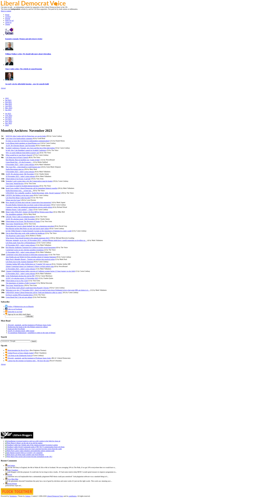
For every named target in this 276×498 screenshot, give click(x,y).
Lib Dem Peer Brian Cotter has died (18, 198)
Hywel (9, 474)
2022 (7, 98)
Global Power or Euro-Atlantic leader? (20, 353)
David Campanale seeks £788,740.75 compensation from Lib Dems (41, 447)
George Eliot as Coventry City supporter (29, 453)
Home (7, 15)
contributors (72, 496)
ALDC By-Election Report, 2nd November (20, 146)
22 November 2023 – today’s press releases (20, 269)
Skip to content (6, 11)
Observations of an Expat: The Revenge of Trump (23, 221)
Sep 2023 (8, 117)
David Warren (12, 484)
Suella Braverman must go (15, 169)
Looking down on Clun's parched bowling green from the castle (40, 449)
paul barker (11, 465)
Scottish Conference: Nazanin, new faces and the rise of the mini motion (30, 148)
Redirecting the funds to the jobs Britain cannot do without (28, 327)
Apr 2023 (8, 106)
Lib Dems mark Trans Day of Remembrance (21, 243)
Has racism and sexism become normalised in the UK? (33, 456)
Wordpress (13, 496)
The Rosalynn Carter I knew (15, 236)
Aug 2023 (8, 115)
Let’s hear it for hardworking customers (19, 138)
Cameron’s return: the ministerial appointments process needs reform (29, 207)
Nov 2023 (8, 121)
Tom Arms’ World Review (15, 183)
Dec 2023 (8, 123)
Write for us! (9, 20)
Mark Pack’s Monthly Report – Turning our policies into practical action (30, 259)
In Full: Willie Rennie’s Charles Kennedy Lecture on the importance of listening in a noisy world (38, 231)
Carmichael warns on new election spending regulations (25, 250)
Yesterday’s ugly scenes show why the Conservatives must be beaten (29, 181)
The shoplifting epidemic (14, 214)
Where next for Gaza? (13, 200)
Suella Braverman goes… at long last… (19, 191)
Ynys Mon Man (12, 479)
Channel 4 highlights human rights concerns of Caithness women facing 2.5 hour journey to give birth (40, 271)
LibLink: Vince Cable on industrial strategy (20, 217)
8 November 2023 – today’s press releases (20, 164)
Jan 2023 (8, 100)
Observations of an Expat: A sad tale (18, 179)
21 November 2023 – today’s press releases (20, 252)
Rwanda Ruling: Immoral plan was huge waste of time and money (28, 205)
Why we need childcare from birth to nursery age (22, 153)
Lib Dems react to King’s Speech (17, 157)
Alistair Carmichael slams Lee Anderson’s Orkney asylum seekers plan (30, 266)
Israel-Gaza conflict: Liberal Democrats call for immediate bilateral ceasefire (31, 188)
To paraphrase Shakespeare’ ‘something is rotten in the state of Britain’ (32, 333)
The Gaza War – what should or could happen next (23, 167)
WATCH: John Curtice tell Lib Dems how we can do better (26, 136)
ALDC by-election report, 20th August (21, 331)
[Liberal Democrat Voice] (33, 6)
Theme (7, 24)
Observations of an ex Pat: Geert (17, 281)
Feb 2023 (8, 102)
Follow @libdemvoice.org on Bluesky (20, 306)
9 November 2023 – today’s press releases (20, 172)
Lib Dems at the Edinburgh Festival (19, 355)
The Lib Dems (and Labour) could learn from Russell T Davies (27, 288)
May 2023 (8, 108)
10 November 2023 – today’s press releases (20, 176)
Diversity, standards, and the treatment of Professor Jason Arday (29, 325)
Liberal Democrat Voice (55, 496)
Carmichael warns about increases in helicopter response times (27, 255)
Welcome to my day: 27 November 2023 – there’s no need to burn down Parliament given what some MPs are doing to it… (48, 290)
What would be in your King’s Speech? (19, 155)
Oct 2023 (8, 119)
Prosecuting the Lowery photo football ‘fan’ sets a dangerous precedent (30, 226)
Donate (7, 18)
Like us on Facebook (14, 309)
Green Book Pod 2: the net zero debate (19, 297)
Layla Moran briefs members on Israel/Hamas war (23, 143)
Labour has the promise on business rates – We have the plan (28, 361)
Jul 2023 (8, 114)
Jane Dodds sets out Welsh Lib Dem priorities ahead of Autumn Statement (31, 257)
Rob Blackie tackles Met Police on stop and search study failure (27, 228)
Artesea (27, 496)
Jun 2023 (8, 110)
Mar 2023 (8, 104)
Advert (3, 88)
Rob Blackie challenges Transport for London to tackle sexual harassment (31, 247)
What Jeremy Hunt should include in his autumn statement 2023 (27, 238)
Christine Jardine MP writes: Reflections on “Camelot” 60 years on (28, 264)
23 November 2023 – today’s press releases (20, 273)
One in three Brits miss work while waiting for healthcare (25, 233)
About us (8, 22)
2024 (7, 125)
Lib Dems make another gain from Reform (29, 455)
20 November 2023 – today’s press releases (20, 245)
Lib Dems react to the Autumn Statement (19, 262)
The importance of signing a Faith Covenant (21, 283)
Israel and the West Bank (16, 329)
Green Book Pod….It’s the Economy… (19, 162)
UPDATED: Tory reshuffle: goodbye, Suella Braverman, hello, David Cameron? (33, 193)
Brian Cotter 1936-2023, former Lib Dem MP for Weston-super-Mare (29, 212)
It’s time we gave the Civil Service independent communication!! (28, 141)
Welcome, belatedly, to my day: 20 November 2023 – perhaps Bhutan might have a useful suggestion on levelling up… (46, 240)
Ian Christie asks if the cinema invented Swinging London (38, 445)
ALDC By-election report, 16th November (20, 219)
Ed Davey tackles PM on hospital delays (19, 295)
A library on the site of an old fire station (28, 443)
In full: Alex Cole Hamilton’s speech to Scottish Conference (26, 150)
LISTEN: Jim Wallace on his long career (19, 195)
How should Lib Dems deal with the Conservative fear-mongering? (29, 202)
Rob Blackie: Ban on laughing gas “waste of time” (23, 160)
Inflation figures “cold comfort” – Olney (19, 209)
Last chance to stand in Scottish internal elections (22, 186)
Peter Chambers (12, 470)
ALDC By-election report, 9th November (20, 174)
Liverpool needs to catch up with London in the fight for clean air (37, 441)
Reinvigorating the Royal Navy (18, 350)
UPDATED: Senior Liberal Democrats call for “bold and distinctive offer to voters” (34, 292)
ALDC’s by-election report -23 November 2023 (22, 278)
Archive (8, 17)
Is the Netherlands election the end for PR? (20, 276)
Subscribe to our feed (14, 312)
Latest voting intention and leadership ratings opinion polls (34, 451)
